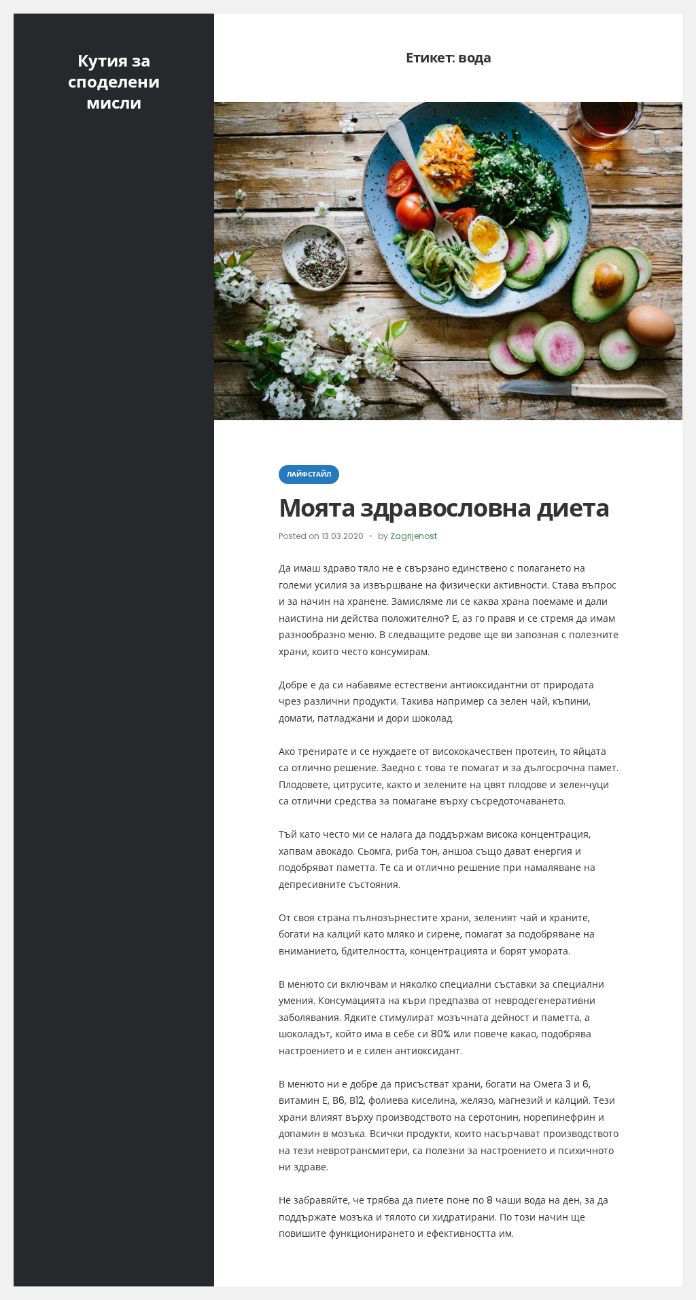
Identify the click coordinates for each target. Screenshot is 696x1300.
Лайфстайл (309, 474)
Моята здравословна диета (444, 508)
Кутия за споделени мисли (114, 82)
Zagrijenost (413, 536)
